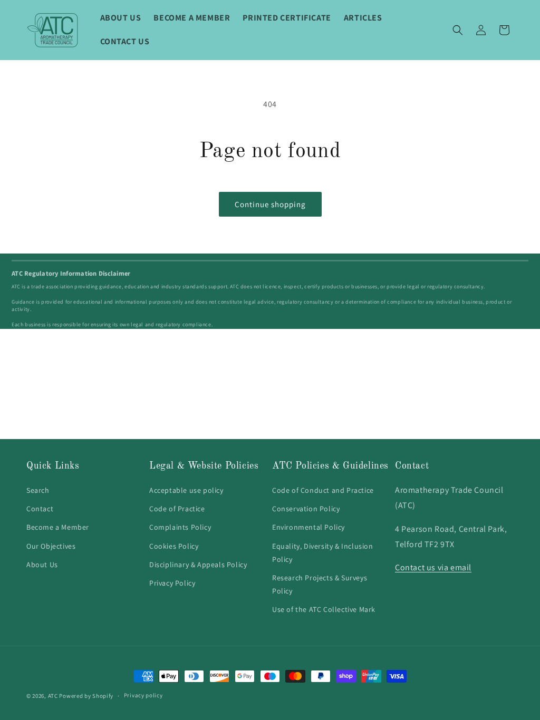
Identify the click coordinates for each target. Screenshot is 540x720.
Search (38, 490)
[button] (457, 30)
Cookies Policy (173, 546)
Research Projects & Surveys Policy (319, 584)
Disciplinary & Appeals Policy (198, 564)
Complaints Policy (180, 527)
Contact (39, 508)
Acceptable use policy (186, 490)
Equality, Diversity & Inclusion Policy (322, 552)
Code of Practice (177, 508)
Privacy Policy (172, 583)
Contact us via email (433, 567)
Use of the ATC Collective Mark (323, 609)
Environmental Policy (308, 527)
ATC (53, 695)
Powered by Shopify (86, 695)
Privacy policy (143, 695)
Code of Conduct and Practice (323, 490)
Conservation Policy (306, 508)
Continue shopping (270, 204)
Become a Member (57, 527)
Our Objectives (50, 546)
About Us (42, 564)
